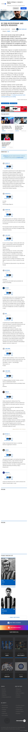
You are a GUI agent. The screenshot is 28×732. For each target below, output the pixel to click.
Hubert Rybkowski (22, 29)
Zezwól (23, 8)
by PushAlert (4, 9)
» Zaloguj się (18, 689)
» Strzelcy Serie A (19, 709)
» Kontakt (3, 689)
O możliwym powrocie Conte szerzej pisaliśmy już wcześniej (13, 95)
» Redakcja (3, 691)
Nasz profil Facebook (15, 622)
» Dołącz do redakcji (19, 693)
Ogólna (8, 31)
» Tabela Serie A (18, 707)
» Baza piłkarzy (4, 705)
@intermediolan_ (14, 632)
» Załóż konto (18, 691)
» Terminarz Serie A (19, 711)
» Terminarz (3, 709)
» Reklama (3, 693)
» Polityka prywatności (6, 697)
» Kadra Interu (4, 713)
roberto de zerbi (5, 103)
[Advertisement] (14, 505)
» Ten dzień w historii (19, 705)
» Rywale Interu (4, 707)
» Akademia (17, 713)
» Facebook (17, 697)
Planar (25, 730)
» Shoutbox (17, 695)
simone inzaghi (13, 103)
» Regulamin (3, 695)
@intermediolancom (15, 627)
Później (16, 8)
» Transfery (3, 711)
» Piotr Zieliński (4, 715)
